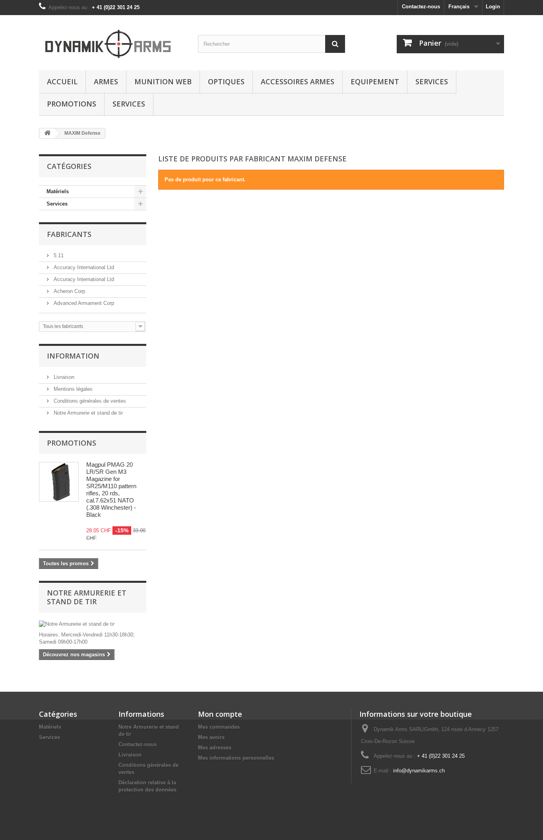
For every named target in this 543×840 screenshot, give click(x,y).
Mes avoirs (211, 737)
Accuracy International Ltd (83, 267)
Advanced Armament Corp (83, 303)
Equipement (375, 81)
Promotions (71, 104)
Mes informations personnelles (236, 758)
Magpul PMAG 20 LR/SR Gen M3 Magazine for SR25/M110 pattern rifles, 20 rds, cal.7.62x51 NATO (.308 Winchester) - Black (111, 489)
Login (493, 7)
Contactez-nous (421, 7)
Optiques (226, 81)
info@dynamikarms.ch (419, 771)
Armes (106, 81)
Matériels (58, 191)
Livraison (63, 377)
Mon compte (220, 714)
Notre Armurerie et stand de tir (87, 413)
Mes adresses (214, 748)
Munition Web (163, 81)
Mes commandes (219, 727)
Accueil (62, 81)
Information (73, 356)
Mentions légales (72, 389)
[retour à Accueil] (47, 133)
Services (431, 81)
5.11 (58, 255)
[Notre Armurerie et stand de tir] (92, 624)
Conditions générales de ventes (89, 401)
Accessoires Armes (297, 81)
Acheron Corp (68, 291)
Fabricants (69, 234)
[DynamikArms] (112, 40)
